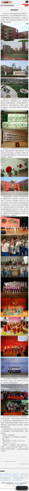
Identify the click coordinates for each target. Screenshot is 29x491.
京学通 (5, 476)
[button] (27, 2)
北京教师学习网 (15, 474)
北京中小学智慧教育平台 (13, 476)
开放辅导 (22, 476)
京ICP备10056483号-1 (17, 482)
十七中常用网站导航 (16, 480)
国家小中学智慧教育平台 (5, 474)
